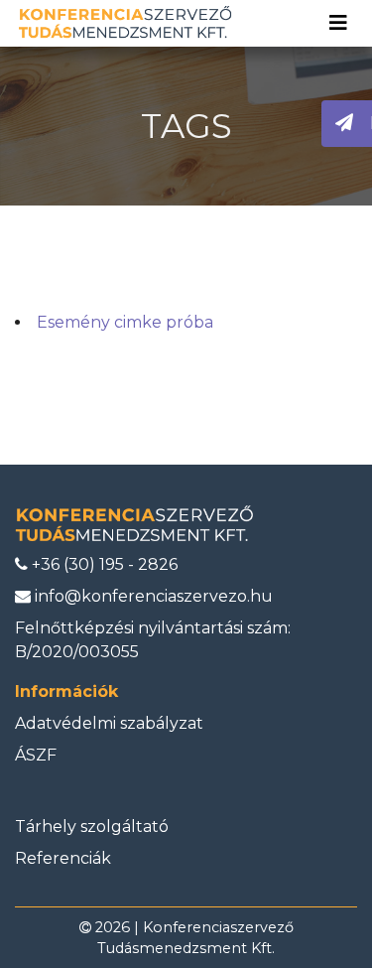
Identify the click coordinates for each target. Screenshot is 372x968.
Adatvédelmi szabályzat (109, 723)
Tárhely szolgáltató (92, 826)
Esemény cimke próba (125, 322)
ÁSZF (36, 755)
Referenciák (63, 858)
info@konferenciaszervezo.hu (152, 596)
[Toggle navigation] (338, 23)
